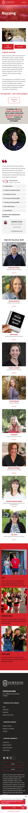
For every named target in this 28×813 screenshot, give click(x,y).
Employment (6, 742)
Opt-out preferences (11, 811)
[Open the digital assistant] (23, 807)
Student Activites (7, 726)
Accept (14, 807)
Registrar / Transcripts (8, 728)
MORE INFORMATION (8, 46)
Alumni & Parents (7, 745)
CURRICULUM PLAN (14, 100)
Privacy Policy (17, 811)
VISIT (3, 577)
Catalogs (5, 731)
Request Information (8, 715)
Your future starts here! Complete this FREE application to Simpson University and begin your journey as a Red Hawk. (13, 659)
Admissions (6, 709)
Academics (5, 712)
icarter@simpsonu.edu (16, 231)
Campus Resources (7, 747)
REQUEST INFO (6, 616)
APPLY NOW (20, 46)
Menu (24, 2)
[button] (26, 796)
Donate (13, 769)
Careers (13, 764)
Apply (4, 707)
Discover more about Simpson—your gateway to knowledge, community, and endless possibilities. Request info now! (13, 621)
